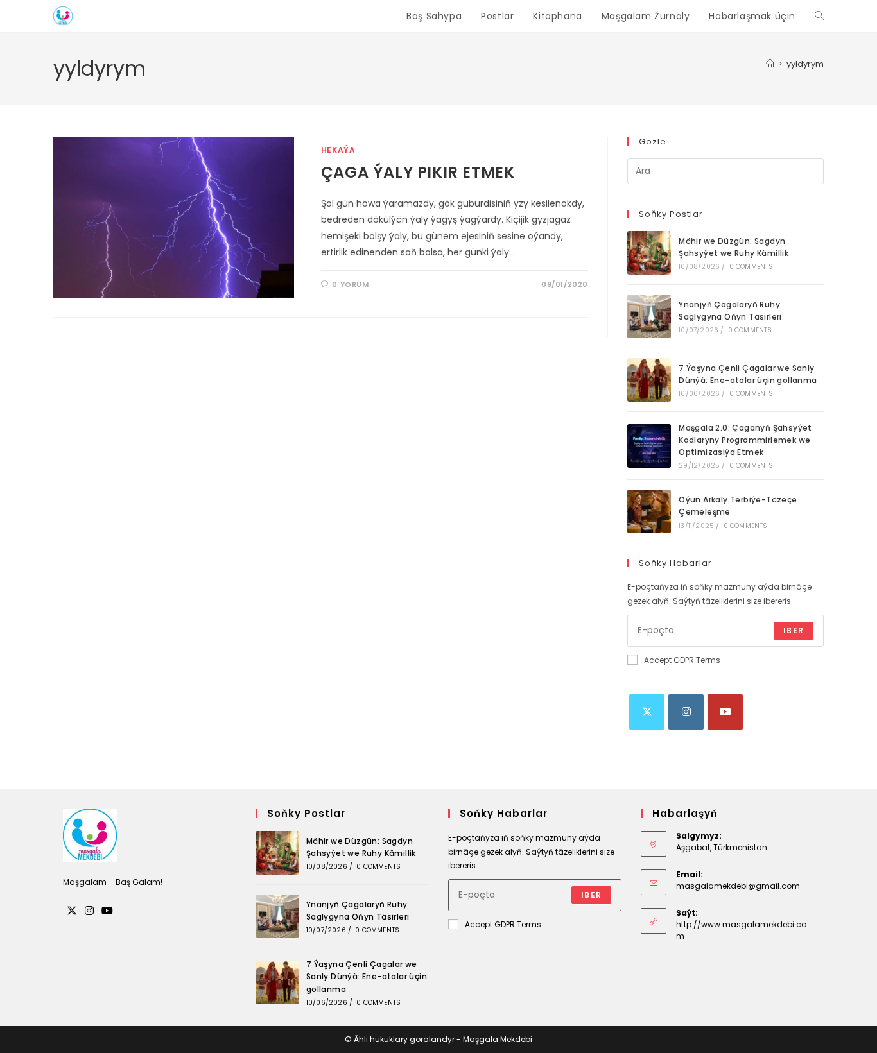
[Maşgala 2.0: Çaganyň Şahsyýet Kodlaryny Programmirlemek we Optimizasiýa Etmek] (649, 446)
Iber (793, 630)
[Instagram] (686, 712)
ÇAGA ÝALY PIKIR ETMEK (418, 172)
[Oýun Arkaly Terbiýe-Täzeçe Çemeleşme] (649, 511)
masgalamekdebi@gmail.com (738, 885)
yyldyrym (805, 64)
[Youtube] (725, 712)
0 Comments (751, 266)
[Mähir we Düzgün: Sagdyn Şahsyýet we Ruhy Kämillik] (649, 253)
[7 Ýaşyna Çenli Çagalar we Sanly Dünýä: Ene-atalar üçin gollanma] (649, 380)
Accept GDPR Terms (682, 660)
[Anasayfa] (770, 64)
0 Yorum (350, 284)
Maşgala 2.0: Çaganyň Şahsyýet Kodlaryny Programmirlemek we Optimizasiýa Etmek (745, 440)
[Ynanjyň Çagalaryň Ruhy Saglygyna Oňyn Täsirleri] (649, 316)
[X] (646, 712)
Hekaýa (338, 149)
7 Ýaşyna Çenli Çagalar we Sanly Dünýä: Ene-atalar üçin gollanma (366, 976)
